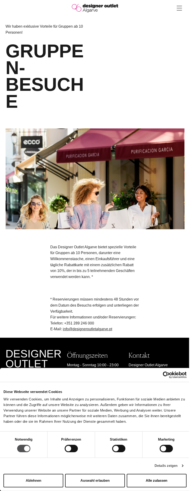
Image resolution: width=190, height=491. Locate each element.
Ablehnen (33, 480)
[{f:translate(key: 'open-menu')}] (179, 8)
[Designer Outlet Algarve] (95, 8)
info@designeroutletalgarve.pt (87, 329)
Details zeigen (166, 466)
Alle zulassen (156, 480)
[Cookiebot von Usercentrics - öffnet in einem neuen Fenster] (166, 374)
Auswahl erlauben (95, 480)
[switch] (71, 448)
